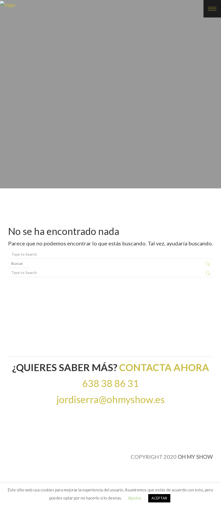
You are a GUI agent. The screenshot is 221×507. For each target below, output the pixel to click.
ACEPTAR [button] (159, 498)
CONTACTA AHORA (164, 367)
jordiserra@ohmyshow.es (111, 399)
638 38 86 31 (110, 383)
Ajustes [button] (134, 497)
